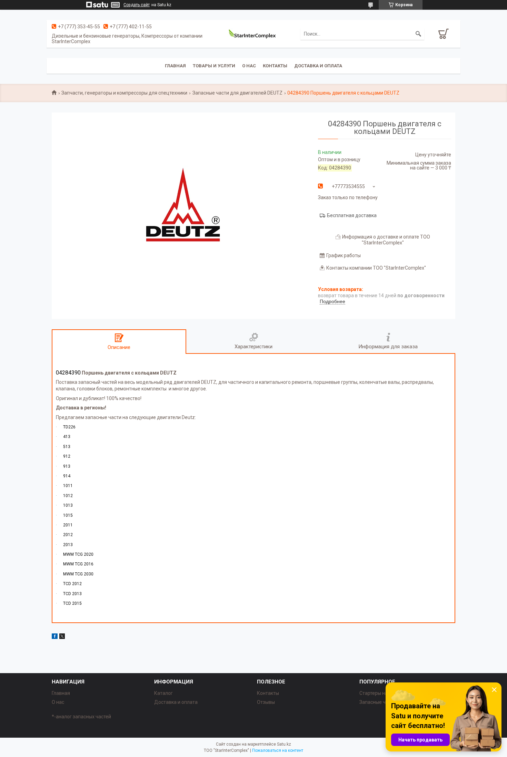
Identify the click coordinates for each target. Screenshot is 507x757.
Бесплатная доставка (352, 215)
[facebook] (55, 637)
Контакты (275, 65)
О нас (249, 65)
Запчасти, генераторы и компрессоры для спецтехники (124, 93)
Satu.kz (284, 744)
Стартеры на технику (382, 693)
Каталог (163, 693)
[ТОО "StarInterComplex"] (253, 34)
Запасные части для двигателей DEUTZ (237, 93)
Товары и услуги (214, 65)
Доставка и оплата (318, 65)
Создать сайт (136, 4)
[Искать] (418, 33)
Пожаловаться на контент (277, 750)
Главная (175, 65)
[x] (62, 637)
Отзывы (266, 702)
